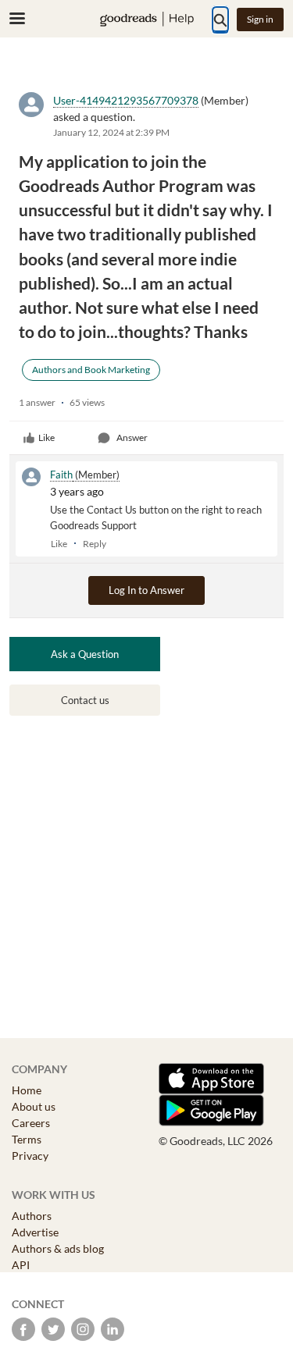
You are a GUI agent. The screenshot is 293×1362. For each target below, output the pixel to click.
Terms (26, 1139)
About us (33, 1106)
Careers (31, 1122)
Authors (32, 1215)
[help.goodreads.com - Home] (147, 19)
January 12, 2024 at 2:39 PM (111, 132)
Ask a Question (85, 654)
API (21, 1264)
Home (26, 1090)
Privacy (30, 1155)
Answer (132, 437)
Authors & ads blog (58, 1248)
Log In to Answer (146, 590)
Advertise (35, 1232)
